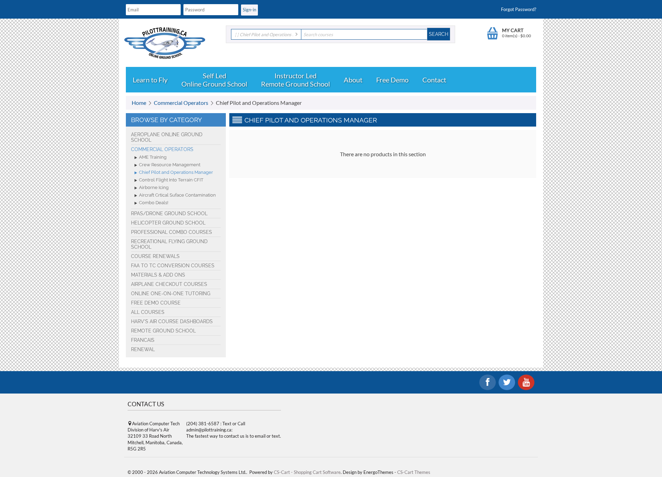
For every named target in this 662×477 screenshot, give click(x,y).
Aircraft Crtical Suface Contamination (177, 195)
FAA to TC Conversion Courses (172, 265)
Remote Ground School (295, 84)
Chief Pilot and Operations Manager (176, 172)
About (353, 80)
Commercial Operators (181, 102)
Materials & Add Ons (158, 275)
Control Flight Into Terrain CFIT (171, 179)
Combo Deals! (153, 202)
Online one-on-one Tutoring (170, 293)
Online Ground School (214, 84)
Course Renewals (155, 256)
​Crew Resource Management (169, 164)
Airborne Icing (154, 187)
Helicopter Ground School (168, 223)
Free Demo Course (156, 303)
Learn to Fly (150, 80)
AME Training (153, 157)
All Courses (147, 312)
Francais (142, 340)
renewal (143, 349)
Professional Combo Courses (171, 232)
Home (139, 102)
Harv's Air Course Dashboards (172, 321)
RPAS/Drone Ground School (169, 213)
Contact (434, 80)
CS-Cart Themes (413, 472)
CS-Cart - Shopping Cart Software (307, 472)
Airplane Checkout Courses (169, 284)
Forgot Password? (518, 9)
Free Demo (392, 80)
